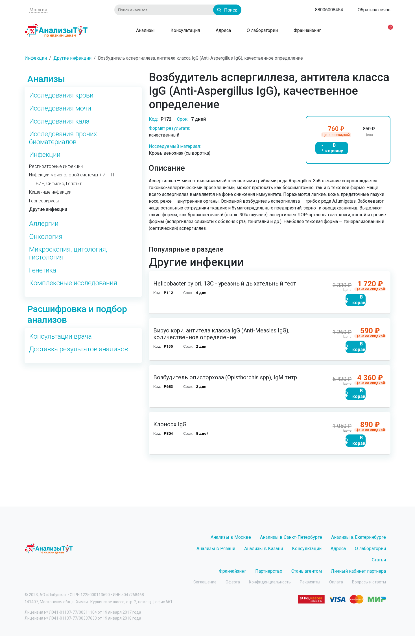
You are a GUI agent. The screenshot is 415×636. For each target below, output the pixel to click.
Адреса (223, 30)
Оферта (233, 582)
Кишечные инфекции (50, 192)
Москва (38, 9)
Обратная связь (374, 9)
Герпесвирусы (44, 201)
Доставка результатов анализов (78, 349)
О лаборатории (262, 30)
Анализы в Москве (231, 537)
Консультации (307, 548)
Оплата (336, 582)
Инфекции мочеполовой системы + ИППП (71, 175)
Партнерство (268, 571)
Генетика (42, 270)
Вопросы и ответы (369, 582)
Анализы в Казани (263, 548)
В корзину (334, 147)
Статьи (379, 560)
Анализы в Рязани (215, 548)
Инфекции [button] (44, 155)
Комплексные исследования (73, 283)
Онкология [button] (45, 237)
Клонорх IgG (169, 424)
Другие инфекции (48, 209)
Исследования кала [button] (59, 121)
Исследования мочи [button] (60, 108)
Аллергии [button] (43, 224)
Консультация (184, 30)
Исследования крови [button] (61, 95)
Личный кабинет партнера (358, 571)
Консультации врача (60, 336)
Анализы (145, 30)
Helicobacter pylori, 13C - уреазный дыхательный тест (224, 283)
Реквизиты (310, 582)
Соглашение (205, 582)
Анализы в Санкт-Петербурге (291, 537)
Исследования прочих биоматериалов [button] (63, 138)
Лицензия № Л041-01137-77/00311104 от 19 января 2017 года (83, 612)
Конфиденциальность (270, 582)
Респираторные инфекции (56, 166)
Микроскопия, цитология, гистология (68, 253)
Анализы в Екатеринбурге (358, 537)
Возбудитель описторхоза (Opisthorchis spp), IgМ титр (225, 377)
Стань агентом (306, 571)
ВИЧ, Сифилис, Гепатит (59, 183)
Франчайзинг (306, 30)
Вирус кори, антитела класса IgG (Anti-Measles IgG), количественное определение (221, 334)
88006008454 (329, 9)
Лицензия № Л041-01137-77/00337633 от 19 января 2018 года (83, 618)
